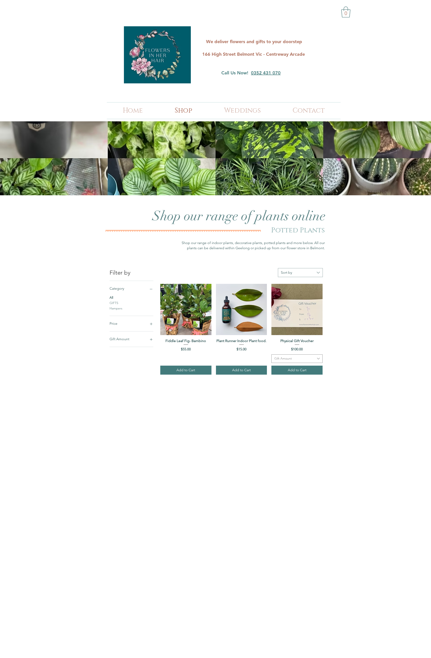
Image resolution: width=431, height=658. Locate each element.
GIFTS (114, 303)
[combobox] (300, 272)
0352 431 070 (266, 73)
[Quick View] (185, 309)
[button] (345, 12)
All (111, 298)
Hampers (116, 308)
